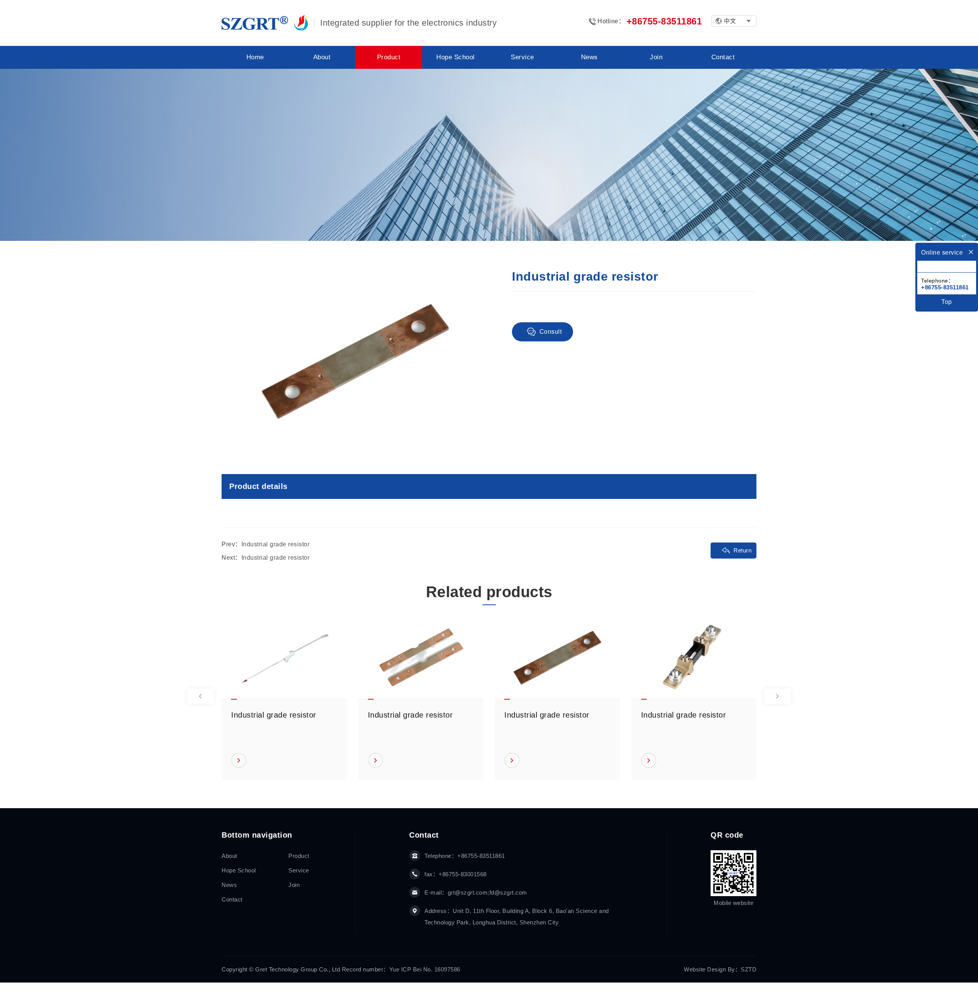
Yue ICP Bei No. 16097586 (424, 969)
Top (946, 302)
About (229, 856)
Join (294, 885)
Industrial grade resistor (275, 544)
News (229, 885)
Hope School (239, 870)
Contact (232, 899)
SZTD (748, 969)
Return (742, 550)
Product (298, 856)
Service (298, 870)
